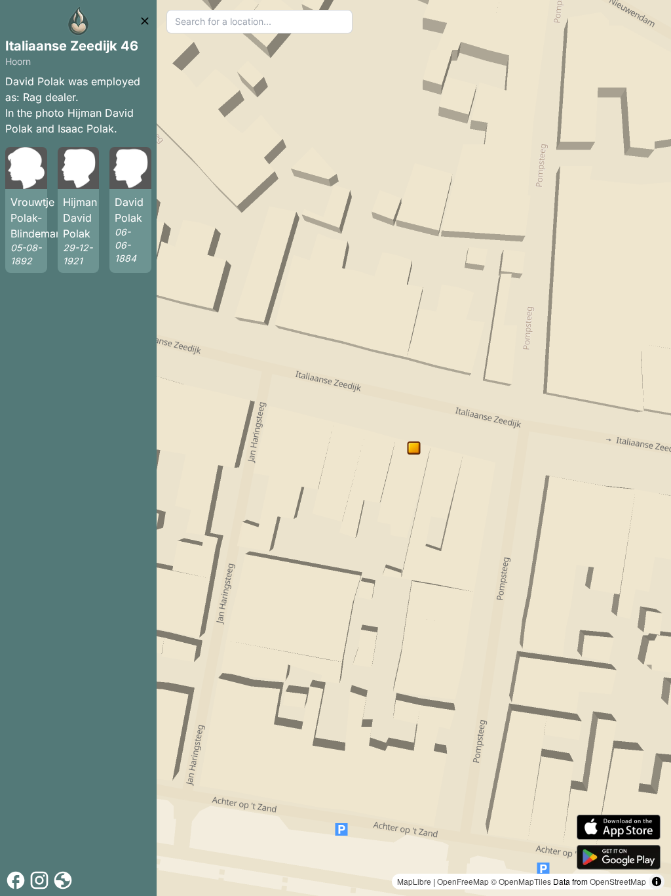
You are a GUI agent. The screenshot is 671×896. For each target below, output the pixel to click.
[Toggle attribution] (656, 881)
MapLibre (414, 881)
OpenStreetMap (618, 881)
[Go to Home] (78, 21)
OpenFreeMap (463, 881)
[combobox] (259, 21)
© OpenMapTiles (521, 881)
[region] (414, 448)
